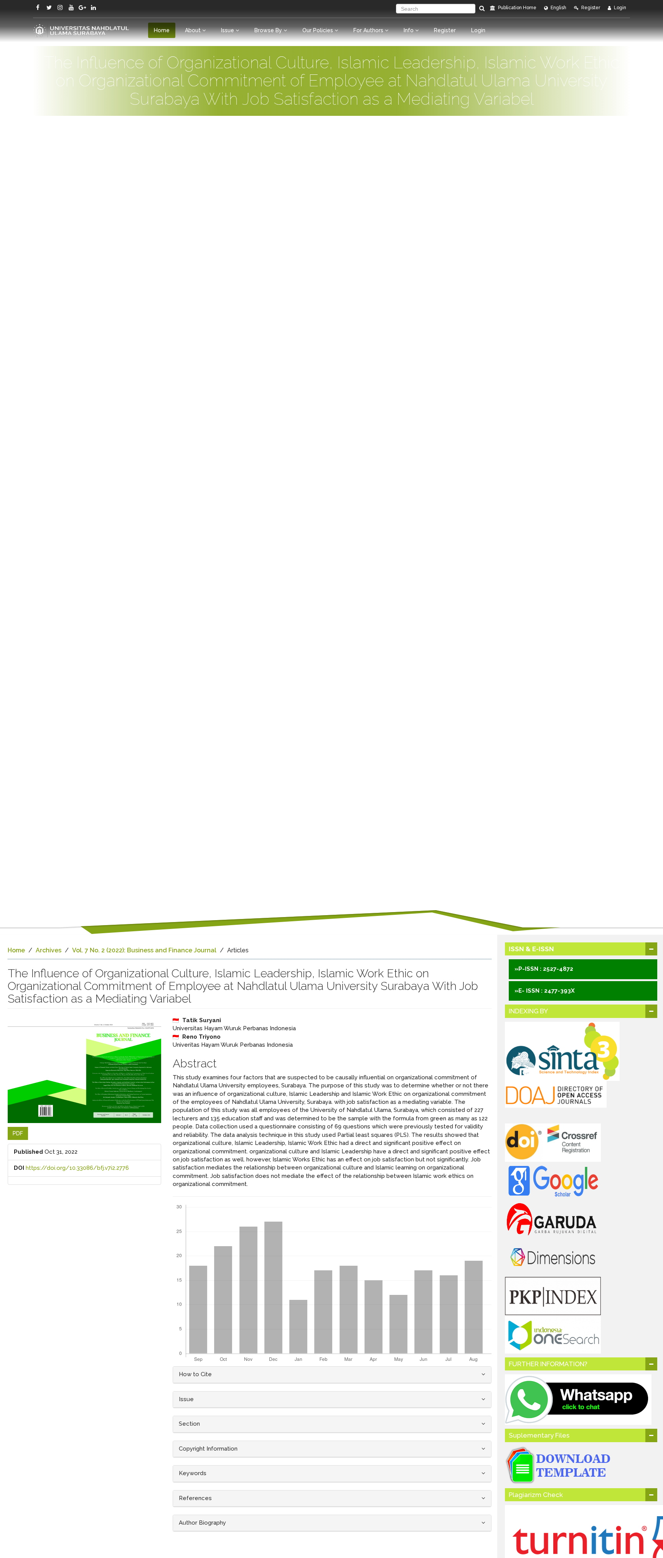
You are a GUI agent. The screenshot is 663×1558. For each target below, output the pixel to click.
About (193, 30)
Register (590, 7)
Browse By (269, 30)
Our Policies (318, 30)
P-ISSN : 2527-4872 (545, 968)
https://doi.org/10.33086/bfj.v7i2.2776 (77, 1167)
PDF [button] (18, 1133)
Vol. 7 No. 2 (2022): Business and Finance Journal (144, 950)
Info (409, 30)
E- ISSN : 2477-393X (546, 990)
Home (162, 30)
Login (619, 7)
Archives (48, 950)
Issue (228, 30)
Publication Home (516, 7)
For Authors (369, 30)
